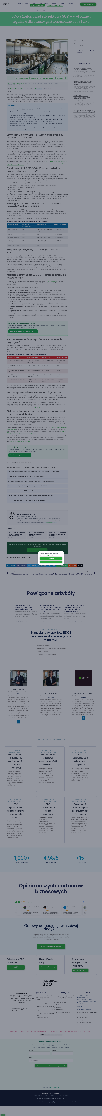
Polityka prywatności (48, 555)
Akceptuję (51, 558)
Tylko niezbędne (51, 561)
